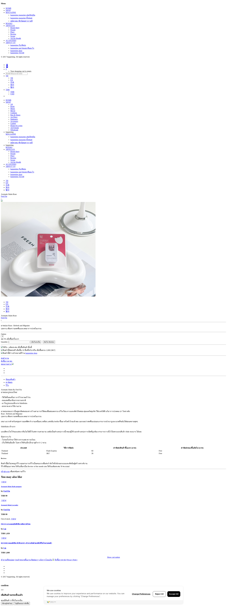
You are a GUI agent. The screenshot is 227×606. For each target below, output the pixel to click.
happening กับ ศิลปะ (18, 45)
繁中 (12, 87)
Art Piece (13, 117)
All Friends (14, 128)
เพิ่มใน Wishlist (49, 342)
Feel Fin (4, 196)
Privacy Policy (72, 560)
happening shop (16, 51)
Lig (4, 529)
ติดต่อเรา (35, 560)
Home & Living (16, 126)
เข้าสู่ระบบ (5, 471)
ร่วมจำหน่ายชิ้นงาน (23, 560)
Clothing (13, 113)
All (11, 104)
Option (3, 334)
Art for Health (15, 38)
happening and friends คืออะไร (22, 48)
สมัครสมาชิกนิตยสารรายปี (21, 21)
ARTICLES (10, 26)
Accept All (173, 594)
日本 (12, 82)
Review (13, 34)
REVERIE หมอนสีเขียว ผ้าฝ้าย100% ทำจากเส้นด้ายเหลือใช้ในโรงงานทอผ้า (26, 543)
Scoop (12, 36)
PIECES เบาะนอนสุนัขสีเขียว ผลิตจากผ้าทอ (15, 524)
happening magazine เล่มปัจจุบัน (22, 15)
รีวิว (7, 385)
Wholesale (14, 130)
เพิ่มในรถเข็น (35, 342)
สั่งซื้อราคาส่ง (6, 361)
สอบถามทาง (6, 364)
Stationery (14, 119)
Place (12, 32)
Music (12, 109)
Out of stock (5, 519)
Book (12, 106)
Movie (12, 111)
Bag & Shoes (15, 115)
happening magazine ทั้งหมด (21, 18)
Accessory (14, 121)
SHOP (8, 10)
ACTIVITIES (11, 40)
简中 (12, 85)
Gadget (13, 124)
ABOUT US (10, 43)
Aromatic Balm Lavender (9, 505)
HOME (8, 8)
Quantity (4, 342)
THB (12, 92)
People (12, 30)
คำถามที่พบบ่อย (7, 560)
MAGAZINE (11, 12)
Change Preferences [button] (141, 594)
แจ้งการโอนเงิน (45, 560)
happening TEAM (17, 53)
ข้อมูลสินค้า (10, 379)
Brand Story (15, 28)
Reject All (159, 594)
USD (12, 94)
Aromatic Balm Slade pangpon (11, 486)
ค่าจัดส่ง (9, 382)
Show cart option (113, 557)
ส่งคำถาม (5, 358)
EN (11, 80)
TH (11, 78)
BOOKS (9, 23)
